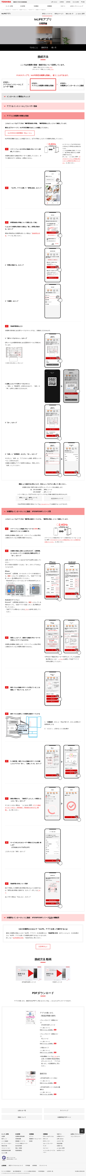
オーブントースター (6, 1143)
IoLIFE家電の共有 (18, 938)
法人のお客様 (76, 2)
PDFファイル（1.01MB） (46, 1052)
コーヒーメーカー (6, 1148)
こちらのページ (45, 504)
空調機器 (36, 6)
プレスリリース (43, 1165)
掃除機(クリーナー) (20, 1141)
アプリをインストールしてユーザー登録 (22, 106)
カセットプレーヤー (48, 1143)
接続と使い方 (69, 13)
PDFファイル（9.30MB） (46, 1083)
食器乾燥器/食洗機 (6, 1150)
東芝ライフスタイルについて (16, 1165)
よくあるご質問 (80, 13)
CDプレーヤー (46, 1141)
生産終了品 (59, 1145)
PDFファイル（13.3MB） (46, 1094)
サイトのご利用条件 (6, 1171)
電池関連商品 (18, 1150)
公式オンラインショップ (76, 6)
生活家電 (22, 6)
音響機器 (49, 6)
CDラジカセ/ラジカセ (48, 1136)
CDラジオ (45, 1138)
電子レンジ (4, 1138)
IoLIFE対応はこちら (20, 133)
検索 (83, 2)
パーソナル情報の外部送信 (30, 1171)
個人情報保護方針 (17, 1171)
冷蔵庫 (3, 1136)
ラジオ (44, 1145)
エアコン (31, 1136)
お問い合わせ (54, 2)
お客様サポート (60, 1136)
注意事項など (43, 946)
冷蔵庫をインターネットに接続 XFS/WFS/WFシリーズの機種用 (33, 918)
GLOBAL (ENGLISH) (79, 1171)
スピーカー (45, 1148)
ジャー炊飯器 (5, 1141)
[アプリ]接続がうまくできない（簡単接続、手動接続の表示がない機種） (23, 808)
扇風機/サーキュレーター (35, 1138)
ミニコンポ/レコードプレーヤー (49, 1151)
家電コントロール (47, 13)
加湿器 (30, 1141)
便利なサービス (59, 13)
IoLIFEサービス (60, 1150)
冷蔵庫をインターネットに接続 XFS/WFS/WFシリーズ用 (29, 511)
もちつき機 (4, 1152)
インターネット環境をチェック (18, 96)
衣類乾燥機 (18, 1138)
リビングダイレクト (75, 1136)
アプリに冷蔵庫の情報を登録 (18, 116)
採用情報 (68, 2)
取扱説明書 (59, 1143)
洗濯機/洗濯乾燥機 (19, 1136)
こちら (50, 67)
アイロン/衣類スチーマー (21, 1143)
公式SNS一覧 (50, 1171)
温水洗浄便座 (18, 1145)
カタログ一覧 (60, 1141)
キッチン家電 (9, 6)
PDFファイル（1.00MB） (46, 1043)
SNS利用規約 (41, 1171)
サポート (63, 6)
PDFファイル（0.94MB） (46, 1030)
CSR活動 (27, 1165)
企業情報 (62, 2)
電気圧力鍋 (4, 1145)
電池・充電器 (18, 1148)
